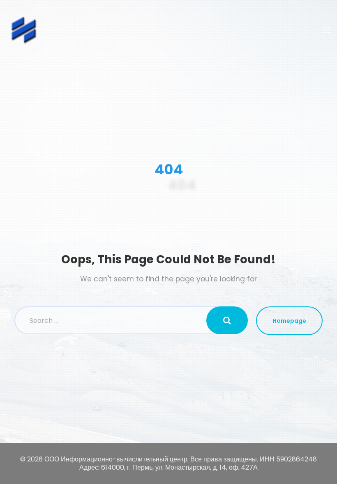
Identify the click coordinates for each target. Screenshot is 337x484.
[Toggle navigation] (326, 30)
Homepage (289, 321)
